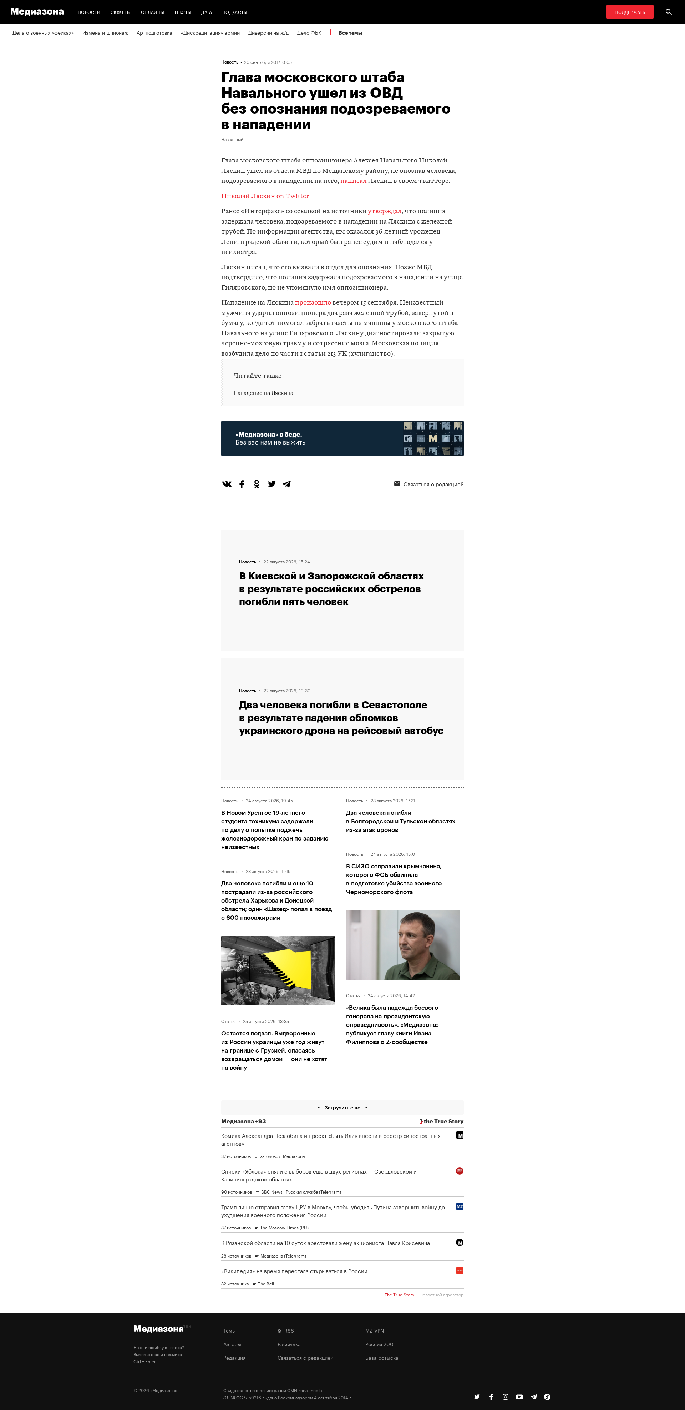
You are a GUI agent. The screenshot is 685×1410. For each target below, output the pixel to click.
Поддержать (630, 11)
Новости (89, 11)
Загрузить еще (342, 1107)
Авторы (232, 1344)
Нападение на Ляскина (263, 392)
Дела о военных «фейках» (43, 32)
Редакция (234, 1357)
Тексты (182, 11)
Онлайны (152, 11)
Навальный (232, 139)
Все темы (350, 33)
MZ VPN (374, 1330)
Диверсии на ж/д (268, 32)
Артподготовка (154, 32)
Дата (206, 11)
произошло (313, 303)
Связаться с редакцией (434, 483)
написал (353, 181)
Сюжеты (121, 11)
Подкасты (235, 11)
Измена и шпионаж (105, 32)
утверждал (385, 212)
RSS (287, 1330)
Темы (229, 1330)
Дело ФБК (309, 32)
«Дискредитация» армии (210, 32)
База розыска (382, 1357)
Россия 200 (379, 1344)
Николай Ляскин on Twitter (265, 197)
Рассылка (289, 1344)
